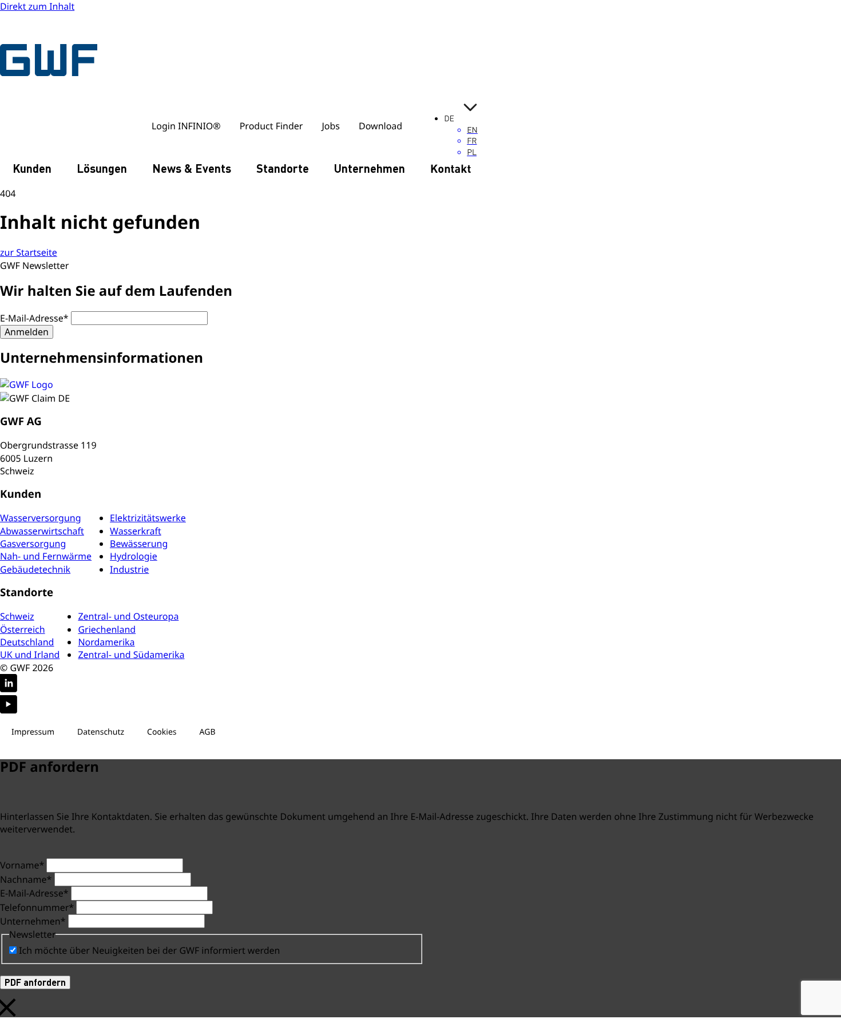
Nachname (25, 879)
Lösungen (102, 168)
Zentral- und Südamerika (131, 654)
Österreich (22, 629)
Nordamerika (106, 642)
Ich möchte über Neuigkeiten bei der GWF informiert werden (149, 950)
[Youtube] (420, 705)
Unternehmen (369, 168)
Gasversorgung (33, 543)
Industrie (129, 569)
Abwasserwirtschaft (42, 531)
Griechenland (107, 629)
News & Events (191, 168)
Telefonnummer (37, 907)
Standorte (282, 168)
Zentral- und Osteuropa (128, 616)
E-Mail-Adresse (34, 318)
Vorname (22, 865)
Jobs (331, 126)
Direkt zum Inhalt (37, 6)
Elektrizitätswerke (148, 518)
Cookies (161, 732)
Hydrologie (133, 556)
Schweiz (17, 616)
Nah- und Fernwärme (46, 556)
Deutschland (27, 642)
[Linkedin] (420, 684)
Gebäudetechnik (35, 569)
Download (380, 126)
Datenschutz (100, 732)
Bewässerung (139, 543)
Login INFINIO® (186, 126)
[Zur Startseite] (420, 384)
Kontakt (450, 168)
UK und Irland (29, 654)
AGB (208, 732)
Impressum (32, 732)
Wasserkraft (135, 531)
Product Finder (271, 126)
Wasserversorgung (40, 518)
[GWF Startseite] (51, 59)
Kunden (32, 168)
